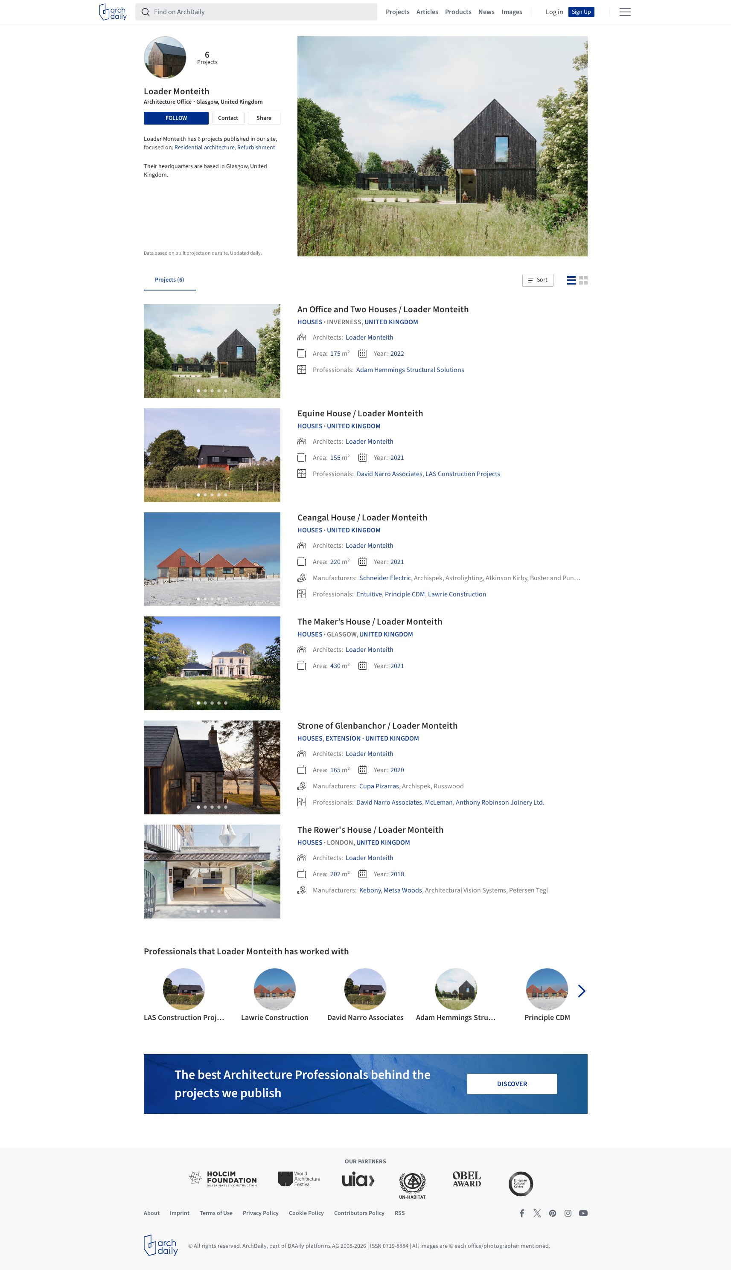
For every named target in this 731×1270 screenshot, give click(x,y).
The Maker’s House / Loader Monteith (370, 621)
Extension (343, 738)
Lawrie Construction (457, 594)
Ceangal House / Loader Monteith (362, 517)
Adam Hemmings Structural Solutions (410, 370)
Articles (427, 12)
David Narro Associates (389, 474)
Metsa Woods (403, 890)
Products (458, 12)
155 (335, 457)
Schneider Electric (385, 578)
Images (511, 12)
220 (335, 562)
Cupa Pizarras (379, 786)
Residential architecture (205, 147)
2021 (397, 457)
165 (335, 770)
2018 (397, 874)
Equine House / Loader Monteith (360, 413)
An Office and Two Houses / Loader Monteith (383, 309)
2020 (397, 770)
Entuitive (369, 594)
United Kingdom (391, 322)
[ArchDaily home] (113, 11)
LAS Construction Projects (462, 474)
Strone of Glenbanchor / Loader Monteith (377, 725)
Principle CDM (405, 594)
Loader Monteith (369, 337)
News (486, 12)
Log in (554, 12)
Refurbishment (256, 147)
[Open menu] (625, 12)
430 (335, 666)
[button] (537, 280)
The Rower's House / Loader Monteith (370, 829)
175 (335, 353)
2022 (397, 353)
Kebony (370, 890)
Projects (398, 12)
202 (335, 874)
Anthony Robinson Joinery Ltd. (500, 802)
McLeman (439, 802)
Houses (310, 322)
